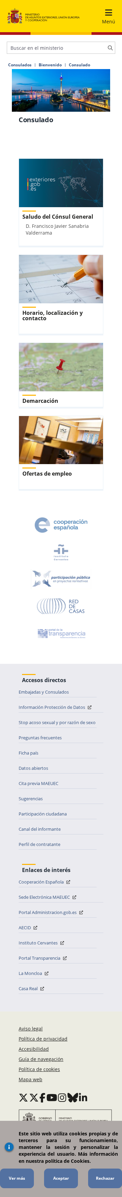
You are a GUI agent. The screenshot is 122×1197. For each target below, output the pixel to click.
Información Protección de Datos (52, 707)
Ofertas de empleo (47, 473)
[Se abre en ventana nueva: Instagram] (62, 1097)
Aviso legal (31, 1028)
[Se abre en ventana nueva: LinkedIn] (83, 1097)
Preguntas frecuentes (40, 738)
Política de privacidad (43, 1039)
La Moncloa (31, 973)
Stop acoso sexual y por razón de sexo (57, 722)
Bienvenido (50, 65)
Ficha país (28, 753)
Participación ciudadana (43, 814)
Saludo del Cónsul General (57, 216)
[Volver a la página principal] (43, 16)
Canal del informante (40, 829)
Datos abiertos (33, 768)
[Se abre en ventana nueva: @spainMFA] (34, 1097)
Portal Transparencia (40, 958)
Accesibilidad (34, 1049)
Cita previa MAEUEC (38, 783)
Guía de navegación (41, 1059)
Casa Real (29, 988)
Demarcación (40, 401)
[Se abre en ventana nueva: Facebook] (42, 1097)
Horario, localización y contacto (52, 315)
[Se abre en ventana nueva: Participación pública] (61, 579)
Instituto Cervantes (39, 943)
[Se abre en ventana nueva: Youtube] (51, 1097)
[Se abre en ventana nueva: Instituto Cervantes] (61, 552)
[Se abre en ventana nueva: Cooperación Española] (61, 525)
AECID (25, 927)
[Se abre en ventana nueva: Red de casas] (61, 606)
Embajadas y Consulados (44, 692)
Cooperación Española (42, 882)
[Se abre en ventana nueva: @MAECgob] (23, 1097)
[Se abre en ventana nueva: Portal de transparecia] (61, 633)
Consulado (79, 65)
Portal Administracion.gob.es (48, 912)
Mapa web (30, 1079)
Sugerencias (31, 799)
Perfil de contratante (39, 844)
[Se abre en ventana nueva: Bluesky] (72, 1097)
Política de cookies (39, 1069)
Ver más (17, 1178)
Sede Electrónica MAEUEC (45, 897)
